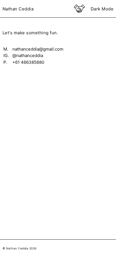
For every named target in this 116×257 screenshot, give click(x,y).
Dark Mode (102, 9)
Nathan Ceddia (18, 9)
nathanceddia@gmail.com (38, 49)
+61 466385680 (29, 62)
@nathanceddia (27, 55)
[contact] (79, 8)
